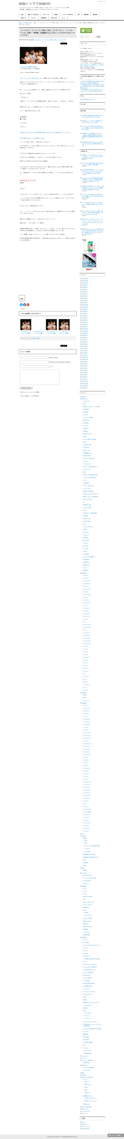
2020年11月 (85, 280)
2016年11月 (85, 357)
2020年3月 (84, 298)
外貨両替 (85, 929)
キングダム (86, 532)
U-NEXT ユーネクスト (90, 1098)
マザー (85, 510)
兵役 (78, 14)
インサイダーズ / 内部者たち (90, 967)
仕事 (84, 859)
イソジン (85, 716)
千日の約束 (86, 554)
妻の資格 (85, 412)
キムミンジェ (86, 790)
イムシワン (86, 800)
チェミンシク (86, 787)
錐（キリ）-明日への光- (89, 458)
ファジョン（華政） (88, 417)
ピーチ (85, 888)
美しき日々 (86, 548)
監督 (84, 1010)
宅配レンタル (86, 1104)
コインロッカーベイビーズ (89, 1021)
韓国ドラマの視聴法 (88, 491)
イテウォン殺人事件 (88, 972)
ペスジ (85, 679)
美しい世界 (86, 540)
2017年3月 (84, 355)
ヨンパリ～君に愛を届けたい (90, 466)
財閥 (84, 697)
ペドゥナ (85, 665)
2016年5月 (84, 370)
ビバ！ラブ (86, 1031)
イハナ (85, 687)
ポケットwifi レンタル (88, 902)
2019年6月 (84, 315)
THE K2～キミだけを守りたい (90, 493)
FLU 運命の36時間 (88, 1042)
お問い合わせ (54, 18)
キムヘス (85, 597)
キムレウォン (86, 746)
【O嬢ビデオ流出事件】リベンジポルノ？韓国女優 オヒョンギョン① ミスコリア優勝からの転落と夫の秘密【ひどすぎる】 (93, 188)
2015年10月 (85, 385)
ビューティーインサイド (89, 991)
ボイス (85, 567)
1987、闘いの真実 (86, 1106)
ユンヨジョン (86, 583)
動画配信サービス (87, 1095)
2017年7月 (84, 350)
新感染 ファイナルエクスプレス (91, 1002)
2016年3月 (84, 374)
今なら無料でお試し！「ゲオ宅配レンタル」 (32, 138)
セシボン (85, 947)
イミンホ (85, 727)
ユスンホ (85, 779)
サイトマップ (102, 1)
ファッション (86, 700)
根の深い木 (86, 420)
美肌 (22, 14)
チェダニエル (86, 724)
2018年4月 (84, 337)
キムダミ (85, 690)
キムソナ (85, 668)
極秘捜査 (85, 1034)
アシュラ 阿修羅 (87, 977)
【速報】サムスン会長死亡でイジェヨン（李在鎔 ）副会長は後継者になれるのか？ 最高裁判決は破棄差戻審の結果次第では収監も (92, 136)
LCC (84, 899)
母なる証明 (86, 1039)
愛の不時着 (86, 562)
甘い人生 (85, 545)
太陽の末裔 (86, 483)
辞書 (84, 865)
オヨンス (85, 681)
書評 (83, 1073)
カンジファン (86, 749)
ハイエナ (85, 543)
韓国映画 (84, 937)
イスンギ (85, 765)
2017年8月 (84, 348)
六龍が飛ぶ (86, 422)
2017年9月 (84, 346)
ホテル (85, 910)
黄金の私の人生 (87, 504)
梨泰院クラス (86, 564)
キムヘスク (86, 586)
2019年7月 (84, 313)
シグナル (85, 461)
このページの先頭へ (116, 1135)
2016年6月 (84, 368)
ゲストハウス (88, 915)
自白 (84, 524)
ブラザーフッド (87, 1050)
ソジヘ (85, 621)
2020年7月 (84, 289)
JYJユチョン (86, 710)
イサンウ (85, 757)
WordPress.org (85, 1128)
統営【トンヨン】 (87, 926)
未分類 (83, 396)
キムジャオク (86, 580)
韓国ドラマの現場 (87, 896)
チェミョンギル (87, 627)
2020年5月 (84, 293)
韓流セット (87, 1092)
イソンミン (86, 776)
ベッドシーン (86, 988)
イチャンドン (88, 1018)
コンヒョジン (86, 632)
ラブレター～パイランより (89, 964)
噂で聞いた (86, 428)
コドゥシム (86, 599)
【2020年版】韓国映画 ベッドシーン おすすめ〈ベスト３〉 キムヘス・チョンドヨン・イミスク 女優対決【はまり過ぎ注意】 (93, 171)
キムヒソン (86, 670)
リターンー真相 (87, 507)
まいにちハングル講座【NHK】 (92, 845)
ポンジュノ (87, 1015)
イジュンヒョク (87, 754)
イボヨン (85, 654)
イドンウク (86, 740)
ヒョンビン (86, 825)
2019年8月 (84, 311)
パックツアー (86, 932)
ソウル (85, 891)
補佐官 (85, 529)
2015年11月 (85, 383)
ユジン (85, 630)
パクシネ (85, 605)
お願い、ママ (86, 450)
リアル (85, 961)
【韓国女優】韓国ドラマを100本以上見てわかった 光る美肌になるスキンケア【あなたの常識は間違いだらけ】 (92, 86)
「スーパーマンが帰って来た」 (29, 66)
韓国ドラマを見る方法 (33, 14)
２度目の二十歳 (87, 444)
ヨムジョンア (86, 657)
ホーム (63, 18)
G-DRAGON (86, 1062)
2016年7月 (84, 366)
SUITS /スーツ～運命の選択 (90, 513)
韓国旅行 (84, 886)
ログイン (84, 1122)
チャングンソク (87, 781)
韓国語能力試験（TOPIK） (89, 854)
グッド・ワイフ (87, 488)
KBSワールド (88, 1084)
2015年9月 (84, 387)
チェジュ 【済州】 (87, 918)
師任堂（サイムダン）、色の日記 (91, 406)
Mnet (86, 1089)
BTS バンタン (46, 14)
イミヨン (85, 651)
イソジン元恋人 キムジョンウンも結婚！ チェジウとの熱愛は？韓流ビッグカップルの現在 (92, 204)
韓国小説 (84, 1075)
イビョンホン (86, 768)
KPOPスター (85, 1065)
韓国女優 (95, 14)
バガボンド (86, 534)
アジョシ (85, 1047)
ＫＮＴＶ (87, 1081)
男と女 (85, 997)
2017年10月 (85, 344)
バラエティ (33, 18)
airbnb (86, 912)
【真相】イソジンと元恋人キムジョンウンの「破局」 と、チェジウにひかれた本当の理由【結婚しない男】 (92, 156)
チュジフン (86, 820)
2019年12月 (85, 304)
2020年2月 (84, 300)
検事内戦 (85, 537)
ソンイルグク (62, 39)
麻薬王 (85, 999)
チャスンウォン (87, 735)
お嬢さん (85, 1008)
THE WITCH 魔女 (87, 1053)
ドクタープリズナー (88, 526)
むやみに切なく (87, 521)
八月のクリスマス (87, 994)
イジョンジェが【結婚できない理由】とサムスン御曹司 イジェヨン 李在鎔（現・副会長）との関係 (92, 128)
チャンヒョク (86, 822)
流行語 (85, 695)
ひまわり (85, 953)
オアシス (85, 950)
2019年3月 (84, 322)
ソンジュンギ (86, 784)
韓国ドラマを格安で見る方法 (90, 474)
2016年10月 (85, 359)
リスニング (87, 848)
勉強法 (85, 838)
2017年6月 (84, 352)
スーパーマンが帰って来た (49, 39)
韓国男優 (86, 14)
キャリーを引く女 (87, 499)
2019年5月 (84, 317)
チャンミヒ (86, 610)
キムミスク (86, 608)
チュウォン (86, 770)
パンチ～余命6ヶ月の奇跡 (89, 439)
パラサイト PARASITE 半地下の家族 (92, 1028)
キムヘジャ (86, 676)
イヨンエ (85, 578)
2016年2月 (84, 376)
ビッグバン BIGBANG (67, 14)
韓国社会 (84, 692)
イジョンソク (86, 708)
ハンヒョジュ (86, 613)
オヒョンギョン (87, 589)
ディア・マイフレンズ (88, 485)
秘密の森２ (86, 570)
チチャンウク (86, 814)
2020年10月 (85, 283)
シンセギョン (86, 635)
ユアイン (85, 705)
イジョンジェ (86, 732)
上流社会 (85, 431)
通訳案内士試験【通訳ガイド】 (91, 857)
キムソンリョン (87, 624)
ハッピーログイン (87, 1005)
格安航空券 (43, 18)
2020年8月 (84, 287)
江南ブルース (86, 956)
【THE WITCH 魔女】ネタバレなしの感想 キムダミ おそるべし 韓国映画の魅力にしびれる (92, 143)
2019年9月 (84, 309)
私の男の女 (86, 409)
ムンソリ (85, 619)
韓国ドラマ (24, 18)
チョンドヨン (86, 638)
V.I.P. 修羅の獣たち (88, 986)
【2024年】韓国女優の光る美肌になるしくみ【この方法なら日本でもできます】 (92, 116)
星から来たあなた (87, 433)
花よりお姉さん (87, 880)
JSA (84, 1045)
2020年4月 (84, 296)
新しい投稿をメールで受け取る (30, 396)
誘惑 (84, 442)
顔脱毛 (85, 870)
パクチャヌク (88, 1012)
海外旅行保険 (86, 934)
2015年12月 (85, 381)
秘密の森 (85, 515)
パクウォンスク (87, 640)
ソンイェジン (86, 684)
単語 (86, 840)
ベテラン (85, 939)
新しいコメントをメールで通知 (30, 392)
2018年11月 (85, 331)
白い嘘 (85, 551)
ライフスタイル (86, 1111)
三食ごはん (86, 883)
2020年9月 (84, 285)
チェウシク (86, 831)
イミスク (85, 649)
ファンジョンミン (87, 743)
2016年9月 (84, 361)
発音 (86, 843)
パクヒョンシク (87, 792)
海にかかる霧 (86, 975)
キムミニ (85, 660)
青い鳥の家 (86, 447)
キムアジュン (86, 616)
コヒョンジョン (87, 602)
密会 (84, 403)
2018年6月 (84, 335)
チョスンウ (86, 806)
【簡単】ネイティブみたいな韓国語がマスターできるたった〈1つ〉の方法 (92, 121)
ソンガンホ (86, 817)
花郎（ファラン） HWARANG (90, 496)
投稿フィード (85, 1124)
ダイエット (85, 1113)
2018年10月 (85, 333)
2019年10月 (85, 307)
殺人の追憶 (86, 1036)
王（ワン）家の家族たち (89, 556)
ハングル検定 (86, 851)
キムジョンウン (87, 643)
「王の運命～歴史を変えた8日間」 (91, 958)
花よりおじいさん (87, 875)
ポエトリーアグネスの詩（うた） (91, 945)
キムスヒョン (86, 719)
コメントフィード (86, 1126)
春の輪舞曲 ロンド (87, 453)
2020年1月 (84, 302)
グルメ (85, 893)
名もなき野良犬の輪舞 (88, 983)
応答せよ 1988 (87, 455)
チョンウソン (86, 798)
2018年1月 (84, 342)
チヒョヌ (85, 762)
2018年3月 (84, 339)
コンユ (85, 803)
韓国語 (56, 14)
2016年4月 (84, 372)
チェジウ (85, 591)
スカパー (85, 1079)
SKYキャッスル (87, 518)
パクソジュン (86, 828)
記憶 (84, 472)
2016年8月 (84, 363)
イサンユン (86, 760)
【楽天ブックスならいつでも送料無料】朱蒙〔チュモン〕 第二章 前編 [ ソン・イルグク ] (45, 132)
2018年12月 (85, 328)
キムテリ (85, 662)
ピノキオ (85, 425)
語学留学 (85, 862)
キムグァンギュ (87, 809)
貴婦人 (85, 436)
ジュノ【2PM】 (87, 811)
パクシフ (85, 729)
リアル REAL (86, 980)
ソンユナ (85, 646)
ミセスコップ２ (87, 469)
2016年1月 (84, 379)
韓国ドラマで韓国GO (34, 3)
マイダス (85, 414)
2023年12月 (85, 278)
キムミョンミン (87, 738)
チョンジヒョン (87, 594)
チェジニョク (86, 751)
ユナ (84, 673)
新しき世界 (86, 942)
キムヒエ (85, 575)
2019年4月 (84, 320)
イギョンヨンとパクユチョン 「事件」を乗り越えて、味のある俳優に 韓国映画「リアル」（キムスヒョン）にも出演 (92, 212)
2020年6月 (84, 291)
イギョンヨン (86, 795)
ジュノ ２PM (86, 1070)
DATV (86, 1087)
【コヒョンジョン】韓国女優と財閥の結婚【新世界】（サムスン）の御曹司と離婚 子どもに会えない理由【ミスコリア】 (92, 179)
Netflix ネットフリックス (91, 1100)
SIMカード (86, 923)
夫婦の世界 (86, 559)
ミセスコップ (86, 401)
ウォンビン (86, 713)
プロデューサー (87, 463)
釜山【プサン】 (87, 921)
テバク (85, 480)
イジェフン (86, 773)
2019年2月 (84, 324)
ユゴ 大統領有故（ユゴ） (89, 969)
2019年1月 (84, 326)
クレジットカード (87, 904)
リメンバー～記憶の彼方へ (89, 477)
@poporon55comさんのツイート (88, 99)
